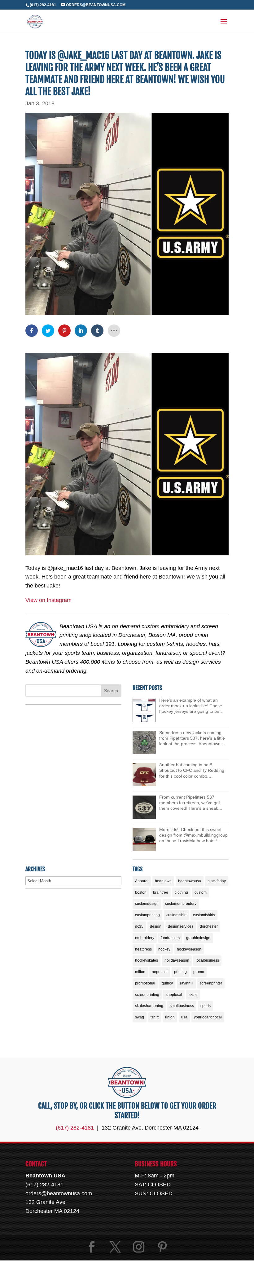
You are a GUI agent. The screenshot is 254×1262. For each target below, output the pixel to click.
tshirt (155, 1017)
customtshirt (176, 915)
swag (139, 1017)
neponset (160, 972)
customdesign (147, 903)
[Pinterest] (162, 1247)
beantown (163, 881)
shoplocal (174, 994)
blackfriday (217, 881)
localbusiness (207, 960)
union (170, 1017)
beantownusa (189, 881)
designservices (180, 926)
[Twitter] (115, 1247)
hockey (164, 949)
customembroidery (180, 903)
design (155, 926)
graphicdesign (198, 938)
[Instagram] (138, 1247)
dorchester (209, 926)
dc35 (139, 926)
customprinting (147, 915)
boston (141, 892)
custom (201, 892)
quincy (167, 983)
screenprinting (147, 994)
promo (198, 972)
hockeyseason (189, 949)
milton (140, 972)
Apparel (141, 881)
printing (180, 972)
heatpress (143, 949)
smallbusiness (182, 1006)
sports (205, 1006)
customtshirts (204, 915)
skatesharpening (149, 1006)
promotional (145, 983)
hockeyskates (146, 960)
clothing (181, 892)
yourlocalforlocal (208, 1017)
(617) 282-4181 (43, 5)
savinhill (186, 983)
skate (193, 994)
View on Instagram (48, 600)
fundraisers (170, 938)
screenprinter (211, 983)
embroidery (144, 938)
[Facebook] (91, 1247)
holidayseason (176, 960)
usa (184, 1017)
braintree (160, 892)
